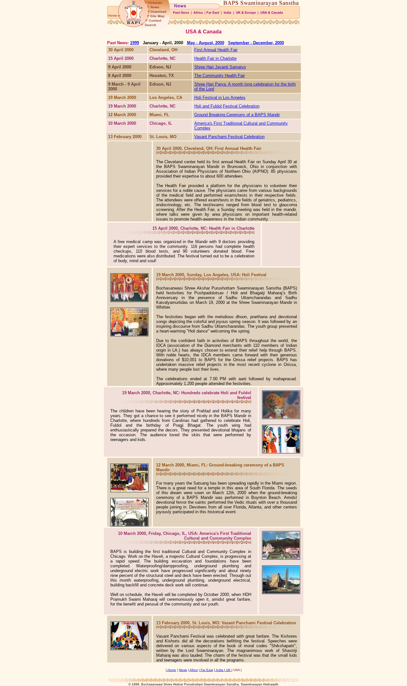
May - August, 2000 (205, 42)
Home (171, 670)
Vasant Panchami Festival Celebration (229, 136)
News (183, 670)
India (219, 670)
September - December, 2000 (256, 42)
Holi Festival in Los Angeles (219, 97)
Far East (206, 670)
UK (228, 670)
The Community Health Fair (219, 75)
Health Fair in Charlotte (215, 58)
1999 (134, 42)
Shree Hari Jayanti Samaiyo (220, 67)
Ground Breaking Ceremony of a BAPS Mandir (237, 114)
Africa (194, 670)
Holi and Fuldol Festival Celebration (226, 106)
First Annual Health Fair (216, 49)
